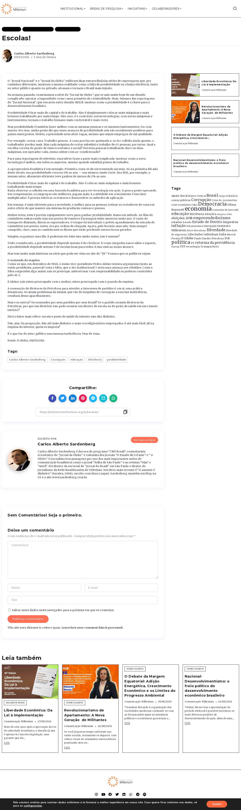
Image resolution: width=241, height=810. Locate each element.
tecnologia (193, 246)
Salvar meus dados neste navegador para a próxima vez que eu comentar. (63, 610)
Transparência (210, 246)
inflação (178, 226)
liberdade (216, 230)
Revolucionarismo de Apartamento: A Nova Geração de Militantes (217, 109)
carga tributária (228, 196)
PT (192, 243)
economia (198, 208)
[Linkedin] (123, 794)
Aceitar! (216, 804)
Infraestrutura (194, 226)
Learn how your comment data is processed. (92, 627)
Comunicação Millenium (214, 90)
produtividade (116, 359)
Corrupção (58, 359)
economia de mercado (225, 210)
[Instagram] (96, 794)
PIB (227, 238)
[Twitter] (117, 794)
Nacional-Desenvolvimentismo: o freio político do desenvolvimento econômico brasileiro (201, 163)
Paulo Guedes (202, 238)
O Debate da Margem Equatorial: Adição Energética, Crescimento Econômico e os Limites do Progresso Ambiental (149, 686)
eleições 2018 (182, 218)
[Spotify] (144, 794)
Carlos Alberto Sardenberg (34, 53)
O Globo (187, 238)
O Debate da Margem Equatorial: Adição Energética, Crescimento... (200, 136)
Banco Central (197, 195)
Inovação (210, 226)
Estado (187, 222)
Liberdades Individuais (203, 234)
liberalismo (200, 230)
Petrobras (218, 238)
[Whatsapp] (130, 794)
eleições (210, 214)
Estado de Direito (207, 222)
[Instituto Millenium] (14, 8)
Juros (190, 230)
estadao (176, 222)
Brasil (212, 195)
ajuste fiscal (179, 195)
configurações (33, 806)
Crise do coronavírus (224, 200)
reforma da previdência (215, 243)
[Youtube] (103, 794)
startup (175, 247)
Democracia (212, 204)
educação (77, 359)
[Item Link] (186, 85)
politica (180, 242)
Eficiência (95, 359)
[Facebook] (110, 794)
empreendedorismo (211, 218)
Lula (222, 234)
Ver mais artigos (144, 439)
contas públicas (181, 200)
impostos (230, 222)
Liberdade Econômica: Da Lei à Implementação (219, 83)
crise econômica (181, 204)
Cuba (194, 204)
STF (182, 246)
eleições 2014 (224, 214)
